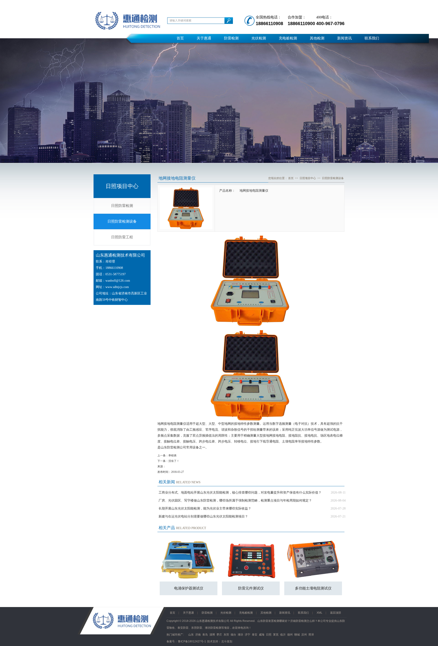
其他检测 (317, 38)
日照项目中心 (308, 178)
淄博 (212, 634)
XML (319, 612)
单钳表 (172, 455)
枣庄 (219, 634)
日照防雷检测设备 (122, 221)
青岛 (205, 634)
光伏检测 (258, 38)
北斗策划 (226, 641)
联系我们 (372, 38)
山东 (191, 634)
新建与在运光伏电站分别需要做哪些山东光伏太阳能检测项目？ (203, 516)
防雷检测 (231, 38)
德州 (290, 634)
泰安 (254, 634)
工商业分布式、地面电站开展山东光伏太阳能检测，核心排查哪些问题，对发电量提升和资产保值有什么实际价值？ (240, 492)
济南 (198, 634)
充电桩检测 (288, 38)
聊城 (297, 634)
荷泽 (311, 634)
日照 (268, 634)
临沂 (283, 634)
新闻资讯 (344, 38)
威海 (261, 634)
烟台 (233, 634)
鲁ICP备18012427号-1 (192, 641)
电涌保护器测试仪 (188, 588)
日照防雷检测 (122, 206)
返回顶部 (335, 612)
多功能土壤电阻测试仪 (313, 588)
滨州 (304, 634)
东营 (226, 634)
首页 (180, 38)
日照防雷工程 (122, 237)
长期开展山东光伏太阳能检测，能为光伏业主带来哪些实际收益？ (205, 508)
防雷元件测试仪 (251, 588)
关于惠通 (204, 38)
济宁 (247, 634)
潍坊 (240, 634)
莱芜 (276, 634)
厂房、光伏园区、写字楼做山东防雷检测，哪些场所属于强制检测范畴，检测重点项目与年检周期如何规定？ (235, 500)
